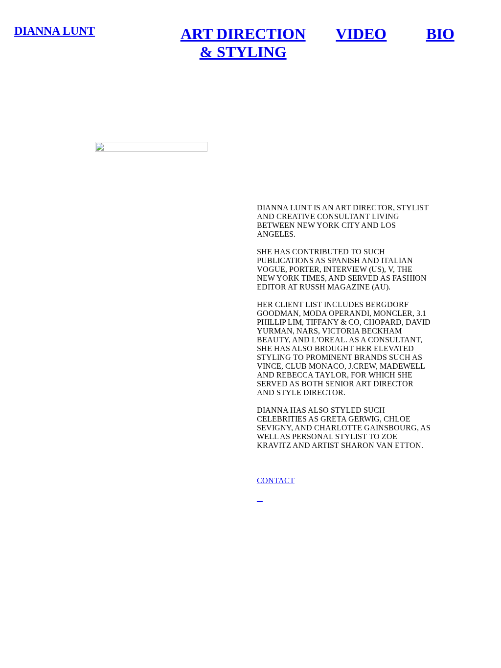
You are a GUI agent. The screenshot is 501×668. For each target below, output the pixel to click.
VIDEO (361, 34)
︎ (260, 498)
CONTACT (276, 480)
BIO (440, 34)
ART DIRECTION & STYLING (243, 43)
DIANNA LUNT (54, 30)
